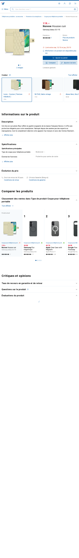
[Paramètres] (59, 3)
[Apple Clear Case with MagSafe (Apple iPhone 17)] (55, 233)
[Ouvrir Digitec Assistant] (70, 3)
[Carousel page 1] (35, 260)
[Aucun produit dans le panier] (75, 3)
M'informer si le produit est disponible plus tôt (60, 52)
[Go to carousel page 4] (40, 260)
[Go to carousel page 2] (37, 260)
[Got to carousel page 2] (20, 65)
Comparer (52, 63)
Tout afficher (72, 75)
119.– (46, 23)
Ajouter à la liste (70, 63)
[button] (60, 47)
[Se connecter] (65, 3)
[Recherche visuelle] (74, 9)
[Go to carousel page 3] (39, 260)
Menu (6, 9)
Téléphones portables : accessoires (12, 16)
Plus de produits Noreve (69, 37)
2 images (19, 68)
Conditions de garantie (37, 180)
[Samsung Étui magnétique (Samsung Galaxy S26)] (33, 233)
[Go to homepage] (3, 3)
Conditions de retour (11, 180)
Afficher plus (8, 135)
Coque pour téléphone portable (53, 16)
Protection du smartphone (33, 16)
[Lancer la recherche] (12, 9)
